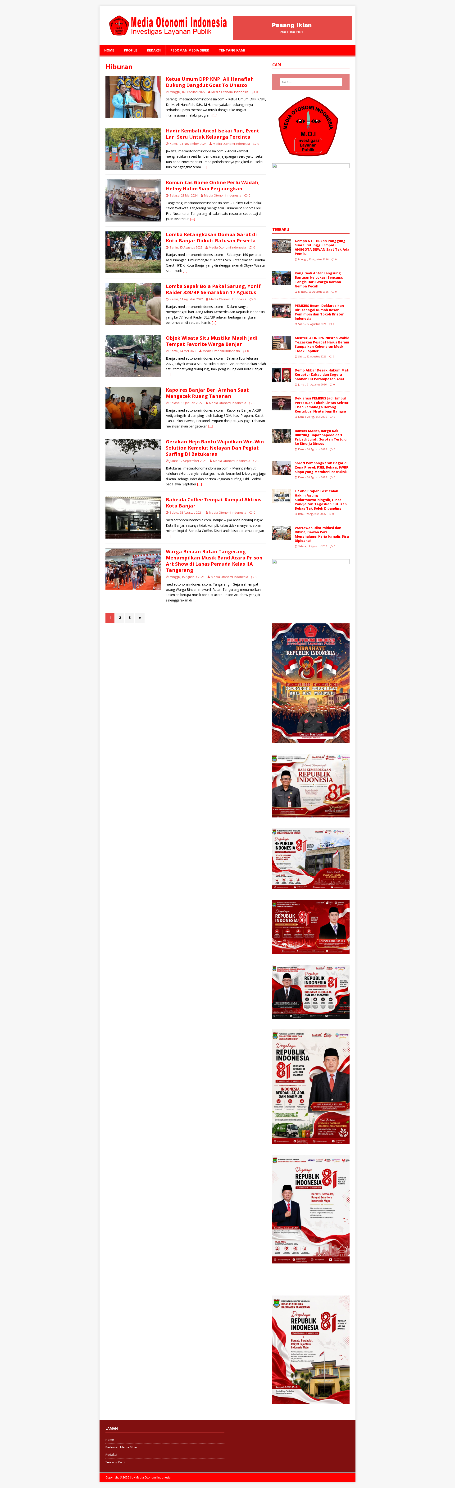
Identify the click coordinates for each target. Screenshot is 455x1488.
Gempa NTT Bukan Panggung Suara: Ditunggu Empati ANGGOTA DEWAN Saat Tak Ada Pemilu (322, 247)
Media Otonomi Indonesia (230, 92)
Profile (130, 50)
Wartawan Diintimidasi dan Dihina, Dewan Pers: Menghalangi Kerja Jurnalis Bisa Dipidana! (322, 534)
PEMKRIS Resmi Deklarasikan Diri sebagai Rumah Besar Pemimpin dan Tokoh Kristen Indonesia (319, 312)
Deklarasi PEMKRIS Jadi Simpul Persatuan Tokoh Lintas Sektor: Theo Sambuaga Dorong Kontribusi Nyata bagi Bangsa (322, 404)
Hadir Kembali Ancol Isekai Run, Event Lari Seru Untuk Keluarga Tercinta (212, 133)
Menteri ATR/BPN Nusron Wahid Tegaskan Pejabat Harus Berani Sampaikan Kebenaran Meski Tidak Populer (322, 344)
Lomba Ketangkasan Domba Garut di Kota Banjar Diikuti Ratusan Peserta (211, 237)
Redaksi (154, 50)
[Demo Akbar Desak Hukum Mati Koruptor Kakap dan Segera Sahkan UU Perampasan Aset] (281, 379)
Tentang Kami (232, 50)
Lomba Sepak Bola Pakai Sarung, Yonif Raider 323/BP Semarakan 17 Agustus (213, 289)
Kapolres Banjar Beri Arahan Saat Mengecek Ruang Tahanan (207, 393)
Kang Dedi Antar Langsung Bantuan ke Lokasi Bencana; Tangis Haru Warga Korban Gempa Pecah (319, 279)
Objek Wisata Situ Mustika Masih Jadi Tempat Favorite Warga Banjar (212, 341)
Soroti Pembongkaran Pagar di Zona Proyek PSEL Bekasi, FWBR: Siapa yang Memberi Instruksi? (322, 467)
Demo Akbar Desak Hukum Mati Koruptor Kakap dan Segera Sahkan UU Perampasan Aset (322, 374)
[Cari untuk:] (311, 82)
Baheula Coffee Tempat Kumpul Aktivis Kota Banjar (213, 502)
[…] (215, 115)
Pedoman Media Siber (189, 50)
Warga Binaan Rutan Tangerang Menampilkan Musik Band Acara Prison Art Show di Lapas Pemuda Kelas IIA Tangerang (214, 560)
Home (109, 50)
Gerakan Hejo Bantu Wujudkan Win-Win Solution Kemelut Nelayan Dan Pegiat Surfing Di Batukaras (215, 447)
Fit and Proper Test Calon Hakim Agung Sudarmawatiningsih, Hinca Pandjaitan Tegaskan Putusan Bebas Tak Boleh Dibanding (321, 500)
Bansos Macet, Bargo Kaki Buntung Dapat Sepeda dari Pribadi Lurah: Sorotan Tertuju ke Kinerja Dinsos (320, 437)
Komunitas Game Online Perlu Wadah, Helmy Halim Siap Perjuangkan (213, 185)
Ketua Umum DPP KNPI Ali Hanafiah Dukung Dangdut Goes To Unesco (210, 82)
